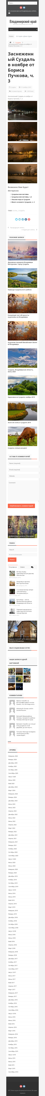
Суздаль (18, 42)
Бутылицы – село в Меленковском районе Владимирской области (24, 601)
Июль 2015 (11, 1058)
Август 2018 (12, 931)
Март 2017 (11, 989)
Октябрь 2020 (12, 852)
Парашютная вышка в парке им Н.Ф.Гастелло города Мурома (24, 611)
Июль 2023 (11, 804)
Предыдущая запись (16, 228)
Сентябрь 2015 (13, 1051)
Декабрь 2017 (12, 959)
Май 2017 (11, 983)
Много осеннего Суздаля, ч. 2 (23, 202)
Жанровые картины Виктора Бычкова (23, 582)
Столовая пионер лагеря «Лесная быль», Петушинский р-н (25, 591)
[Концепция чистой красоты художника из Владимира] (22, 303)
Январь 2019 (12, 914)
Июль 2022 (11, 818)
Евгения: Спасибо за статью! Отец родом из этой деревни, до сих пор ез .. (25, 725)
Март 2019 (11, 907)
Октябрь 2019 (12, 883)
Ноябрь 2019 (12, 880)
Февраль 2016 (13, 1034)
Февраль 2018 (13, 952)
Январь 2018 (12, 955)
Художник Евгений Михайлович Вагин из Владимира (22, 343)
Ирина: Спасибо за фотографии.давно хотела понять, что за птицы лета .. (25, 702)
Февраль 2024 (13, 794)
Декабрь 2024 (12, 787)
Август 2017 (12, 972)
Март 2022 (11, 828)
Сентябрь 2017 (13, 969)
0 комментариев (16, 91)
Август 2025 (12, 777)
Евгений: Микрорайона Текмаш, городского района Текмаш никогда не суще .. (25, 718)
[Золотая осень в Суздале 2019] (22, 411)
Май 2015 (11, 1065)
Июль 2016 (11, 1017)
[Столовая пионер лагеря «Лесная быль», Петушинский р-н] (12, 591)
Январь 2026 (12, 759)
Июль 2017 (11, 976)
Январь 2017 (12, 996)
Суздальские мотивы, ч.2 (22, 197)
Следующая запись (28, 230)
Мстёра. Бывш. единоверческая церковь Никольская (25, 573)
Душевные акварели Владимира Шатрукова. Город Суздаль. (20, 263)
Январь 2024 (12, 797)
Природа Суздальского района (20, 290)
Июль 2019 (11, 893)
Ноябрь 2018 (12, 921)
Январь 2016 (12, 1037)
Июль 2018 (11, 934)
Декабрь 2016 (12, 1000)
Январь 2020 (12, 873)
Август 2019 (12, 890)
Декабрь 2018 (12, 917)
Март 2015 (11, 1068)
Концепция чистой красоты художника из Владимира (18, 316)
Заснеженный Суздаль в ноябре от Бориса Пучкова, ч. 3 (21, 67)
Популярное (13, 567)
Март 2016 (11, 1031)
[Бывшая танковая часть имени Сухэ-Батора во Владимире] (22, 632)
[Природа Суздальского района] (22, 278)
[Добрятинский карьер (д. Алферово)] (22, 527)
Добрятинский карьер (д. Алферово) (21, 536)
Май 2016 (11, 1024)
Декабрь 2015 (12, 1041)
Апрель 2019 (12, 904)
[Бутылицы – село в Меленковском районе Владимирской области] (12, 601)
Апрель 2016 (12, 1027)
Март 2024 (11, 790)
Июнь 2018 (11, 938)
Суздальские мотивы (20, 194)
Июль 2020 (11, 862)
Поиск (12, 560)
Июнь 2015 (11, 1062)
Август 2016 (12, 1013)
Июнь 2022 (11, 821)
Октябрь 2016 (12, 1007)
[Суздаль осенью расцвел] (22, 436)
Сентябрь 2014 (13, 1072)
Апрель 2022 (12, 825)
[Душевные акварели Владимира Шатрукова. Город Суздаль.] (22, 250)
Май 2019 (11, 900)
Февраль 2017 (13, 993)
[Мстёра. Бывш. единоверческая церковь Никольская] (12, 573)
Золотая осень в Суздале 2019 (19, 422)
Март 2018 (11, 948)
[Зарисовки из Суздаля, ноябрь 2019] (22, 385)
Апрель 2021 (12, 838)
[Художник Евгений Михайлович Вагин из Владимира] (22, 331)
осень (14, 211)
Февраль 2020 (13, 869)
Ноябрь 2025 (12, 766)
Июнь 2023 (11, 807)
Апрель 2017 (12, 986)
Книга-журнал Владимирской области (21, 1090)
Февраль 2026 (13, 756)
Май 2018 (11, 941)
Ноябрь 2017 (12, 962)
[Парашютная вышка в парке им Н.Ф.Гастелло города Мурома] (12, 611)
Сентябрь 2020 (13, 856)
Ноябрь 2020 (12, 849)
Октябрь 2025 (12, 770)
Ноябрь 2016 (12, 1003)
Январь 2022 (12, 832)
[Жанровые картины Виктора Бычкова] (12, 583)
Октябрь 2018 (12, 924)
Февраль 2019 (13, 910)
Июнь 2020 (11, 866)
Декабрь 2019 (12, 876)
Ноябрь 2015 (12, 1044)
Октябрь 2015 (12, 1048)
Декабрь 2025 (12, 763)
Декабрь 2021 (12, 835)
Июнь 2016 (11, 1020)
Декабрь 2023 (12, 801)
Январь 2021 (12, 845)
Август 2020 (12, 859)
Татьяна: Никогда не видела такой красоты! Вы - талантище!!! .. (25, 733)
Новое (22, 567)
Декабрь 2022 (12, 814)
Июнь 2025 (11, 780)
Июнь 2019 (11, 897)
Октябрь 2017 (12, 965)
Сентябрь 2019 (13, 886)
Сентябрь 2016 (13, 1010)
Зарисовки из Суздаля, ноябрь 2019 (21, 397)
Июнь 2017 (11, 979)
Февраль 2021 (13, 842)
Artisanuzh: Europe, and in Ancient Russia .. (24, 709)
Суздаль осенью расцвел (17, 448)
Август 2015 (12, 1055)
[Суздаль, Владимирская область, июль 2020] (22, 358)
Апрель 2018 (12, 945)
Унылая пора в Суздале (21, 199)
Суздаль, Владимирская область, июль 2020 (20, 371)
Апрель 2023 (12, 811)
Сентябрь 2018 (13, 928)
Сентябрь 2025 (13, 773)
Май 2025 (11, 783)
